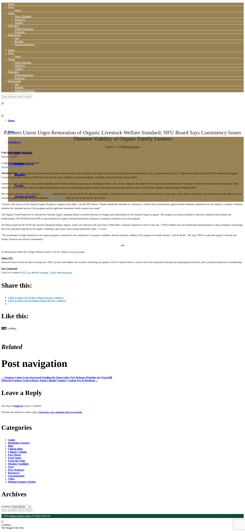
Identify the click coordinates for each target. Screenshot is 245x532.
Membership (14, 35)
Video (11, 478)
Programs (20, 32)
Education (13, 25)
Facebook (43, 272)
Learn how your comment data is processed (60, 412)
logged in (18, 406)
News (11, 7)
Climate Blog (15, 448)
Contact (19, 22)
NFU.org (26, 272)
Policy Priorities (23, 16)
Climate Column (17, 451)
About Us (20, 19)
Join (17, 38)
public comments (56, 198)
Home (11, 4)
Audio (11, 439)
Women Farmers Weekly (22, 481)
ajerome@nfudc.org (11, 167)
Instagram (67, 272)
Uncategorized (16, 475)
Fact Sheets (14, 454)
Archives (6, 506)
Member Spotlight (18, 463)
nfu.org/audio (77, 252)
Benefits (19, 41)
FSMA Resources (24, 28)
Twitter (53, 272)
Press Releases (131, 146)
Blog (10, 445)
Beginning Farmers (19, 442)
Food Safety (15, 457)
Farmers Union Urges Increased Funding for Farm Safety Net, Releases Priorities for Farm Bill (56, 377)
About (11, 13)
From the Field (16, 460)
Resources (14, 472)
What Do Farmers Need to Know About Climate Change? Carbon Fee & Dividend (49, 380)
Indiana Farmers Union (20, 516)
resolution (47, 194)
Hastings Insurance (25, 44)
